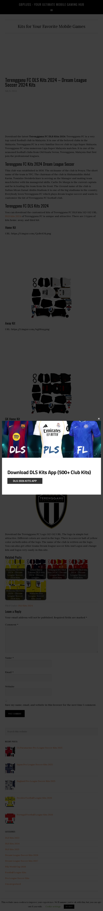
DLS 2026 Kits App (25, 481)
